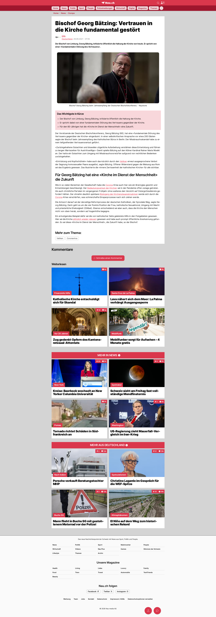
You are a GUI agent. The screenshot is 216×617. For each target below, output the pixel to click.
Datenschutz (102, 599)
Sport (100, 545)
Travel (100, 572)
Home (56, 13)
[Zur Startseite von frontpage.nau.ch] (108, 3)
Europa (71, 13)
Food (54, 572)
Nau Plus (101, 549)
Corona (109, 185)
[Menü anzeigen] (163, 2)
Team (76, 599)
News (63, 13)
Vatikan (123, 161)
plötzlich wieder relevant (85, 219)
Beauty (55, 577)
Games (123, 549)
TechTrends (148, 572)
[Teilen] (148, 610)
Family (146, 568)
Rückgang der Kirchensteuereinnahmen (119, 194)
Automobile (125, 572)
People (146, 545)
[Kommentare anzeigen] (157, 610)
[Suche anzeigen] (158, 2)
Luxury (123, 568)
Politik (77, 545)
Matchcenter (126, 545)
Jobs (83, 599)
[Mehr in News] (108, 355)
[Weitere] (161, 8)
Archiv (100, 553)
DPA (64, 36)
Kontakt (91, 599)
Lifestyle (55, 553)
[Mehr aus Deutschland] (108, 445)
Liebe (100, 568)
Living (77, 568)
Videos (78, 549)
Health (54, 568)
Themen (78, 553)
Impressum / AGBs (117, 599)
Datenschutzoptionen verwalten (140, 599)
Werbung (67, 599)
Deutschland (67, 39)
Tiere (77, 572)
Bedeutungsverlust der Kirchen (102, 188)
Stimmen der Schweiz (152, 549)
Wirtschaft (56, 549)
